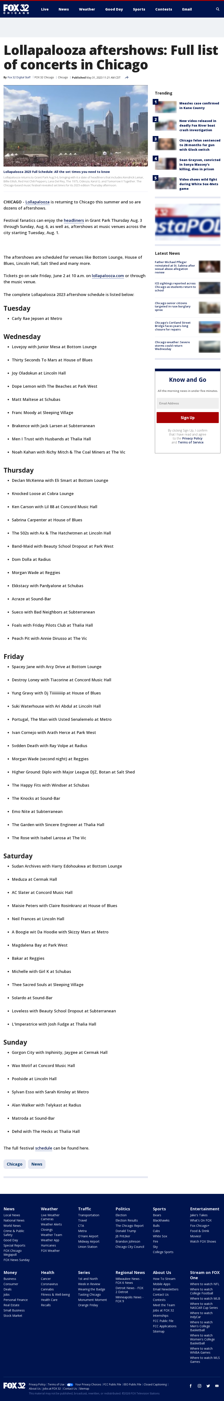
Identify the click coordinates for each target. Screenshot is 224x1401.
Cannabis (47, 1289)
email (217, 1385)
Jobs (7, 1294)
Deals (8, 1289)
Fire (155, 1241)
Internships (160, 1315)
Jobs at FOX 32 (163, 1310)
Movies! (195, 1236)
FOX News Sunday (17, 1260)
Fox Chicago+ (200, 1225)
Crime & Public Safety (14, 1233)
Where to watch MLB (205, 1298)
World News (12, 1225)
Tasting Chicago (89, 1294)
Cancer (46, 1279)
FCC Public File (163, 1321)
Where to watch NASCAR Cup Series (204, 1306)
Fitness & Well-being (55, 1294)
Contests (159, 1300)
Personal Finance (16, 1300)
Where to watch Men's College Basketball (201, 1326)
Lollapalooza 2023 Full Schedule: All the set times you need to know (57, 172)
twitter (208, 1385)
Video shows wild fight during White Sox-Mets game (198, 184)
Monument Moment (92, 1300)
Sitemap (158, 1331)
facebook (190, 1385)
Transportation (88, 1215)
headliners (74, 220)
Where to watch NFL (204, 1284)
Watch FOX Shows (203, 1241)
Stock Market (13, 1315)
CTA (81, 1225)
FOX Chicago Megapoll (13, 1253)
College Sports (163, 1252)
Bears (157, 1215)
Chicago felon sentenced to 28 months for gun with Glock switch (199, 145)
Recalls (46, 1305)
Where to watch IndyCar (201, 1315)
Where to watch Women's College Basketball (202, 1339)
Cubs (156, 1231)
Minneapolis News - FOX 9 (130, 1299)
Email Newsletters (165, 1289)
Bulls (156, 1225)
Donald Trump (126, 1231)
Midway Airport (89, 1241)
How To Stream (164, 1279)
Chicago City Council (130, 1247)
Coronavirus (49, 1284)
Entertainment (204, 1208)
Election (121, 1215)
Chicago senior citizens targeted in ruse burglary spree (173, 306)
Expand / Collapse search (217, 9)
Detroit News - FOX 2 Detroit (129, 1290)
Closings (47, 1229)
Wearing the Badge (91, 1289)
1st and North (88, 1279)
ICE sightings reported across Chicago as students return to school (175, 286)
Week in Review (89, 1284)
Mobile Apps (161, 1284)
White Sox (160, 1236)
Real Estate (11, 1305)
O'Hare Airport (88, 1236)
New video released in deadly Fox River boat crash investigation (197, 125)
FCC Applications (165, 1326)
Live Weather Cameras (50, 1217)
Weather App (50, 1240)
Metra (82, 1231)
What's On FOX (201, 1220)
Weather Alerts (51, 1224)
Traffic (84, 1208)
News (36, 1164)
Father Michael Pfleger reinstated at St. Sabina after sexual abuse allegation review (175, 267)
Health (47, 1272)
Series (84, 1272)
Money (10, 1272)
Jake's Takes (199, 1215)
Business (10, 1279)
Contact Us (161, 1294)
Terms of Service (190, 442)
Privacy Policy (192, 438)
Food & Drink (199, 1231)
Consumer (11, 1284)
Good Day (11, 1240)
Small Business (14, 1310)
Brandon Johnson (128, 1241)
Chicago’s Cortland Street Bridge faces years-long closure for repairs (173, 326)
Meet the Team (164, 1305)
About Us (162, 1272)
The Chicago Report (130, 1225)
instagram (199, 1385)
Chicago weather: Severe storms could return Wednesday (172, 345)
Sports (159, 1208)
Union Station (87, 1247)
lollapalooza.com (108, 275)
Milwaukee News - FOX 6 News (129, 1281)
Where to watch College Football (201, 1291)
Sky (155, 1247)
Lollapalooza (37, 201)
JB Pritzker (123, 1236)
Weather (49, 1208)
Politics (123, 1208)
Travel (82, 1220)
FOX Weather (50, 1251)
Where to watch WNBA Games (201, 1350)
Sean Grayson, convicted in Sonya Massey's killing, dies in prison (199, 164)
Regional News (130, 1272)
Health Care (49, 1300)
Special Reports (14, 1245)
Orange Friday (88, 1305)
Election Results (127, 1220)
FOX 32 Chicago (44, 77)
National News (14, 1220)
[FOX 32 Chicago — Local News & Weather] (18, 9)
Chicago (63, 77)
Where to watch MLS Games (205, 1360)
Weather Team (51, 1235)
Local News (12, 1215)
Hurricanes (48, 1245)
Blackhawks (161, 1220)
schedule (43, 1148)
